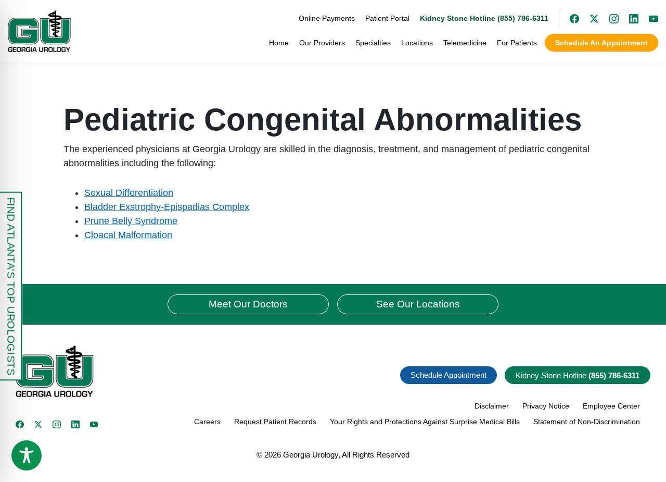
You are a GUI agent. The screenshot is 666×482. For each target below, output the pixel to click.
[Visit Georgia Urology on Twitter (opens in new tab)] (38, 425)
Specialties (373, 43)
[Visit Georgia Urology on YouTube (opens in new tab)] (648, 18)
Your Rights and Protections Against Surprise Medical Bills (425, 421)
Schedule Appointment (448, 374)
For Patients (517, 43)
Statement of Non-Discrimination (586, 421)
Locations (417, 43)
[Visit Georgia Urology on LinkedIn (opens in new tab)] (628, 18)
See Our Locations (418, 304)
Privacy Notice (545, 406)
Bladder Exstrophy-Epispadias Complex (166, 207)
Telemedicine (464, 43)
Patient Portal (387, 18)
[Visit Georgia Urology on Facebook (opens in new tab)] (569, 18)
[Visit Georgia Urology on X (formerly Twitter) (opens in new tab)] (589, 18)
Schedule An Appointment (601, 43)
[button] (170, 371)
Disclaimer (492, 406)
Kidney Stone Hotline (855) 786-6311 (484, 18)
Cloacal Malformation (128, 235)
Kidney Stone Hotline (577, 375)
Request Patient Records (275, 421)
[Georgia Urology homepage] (39, 31)
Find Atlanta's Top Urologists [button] (11, 286)
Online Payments (327, 18)
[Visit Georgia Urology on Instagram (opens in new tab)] (609, 18)
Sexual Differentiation (128, 193)
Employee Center (611, 406)
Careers (207, 421)
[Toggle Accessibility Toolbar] (26, 455)
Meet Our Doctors (248, 304)
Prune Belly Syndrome (130, 221)
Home (279, 43)
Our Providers (322, 43)
